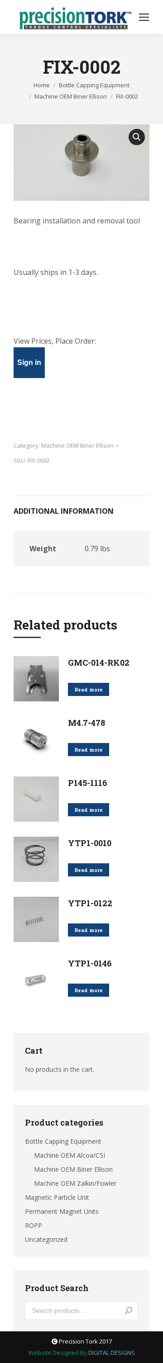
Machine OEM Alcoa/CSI (69, 1155)
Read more (88, 689)
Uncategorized (46, 1239)
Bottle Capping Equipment (63, 1141)
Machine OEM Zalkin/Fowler (75, 1183)
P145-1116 (87, 782)
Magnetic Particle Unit (57, 1197)
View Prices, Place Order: (55, 341)
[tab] (81, 506)
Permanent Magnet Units (62, 1211)
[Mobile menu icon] (144, 17)
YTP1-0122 (90, 903)
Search (128, 1310)
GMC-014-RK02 (98, 662)
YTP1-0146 (90, 963)
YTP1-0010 (89, 843)
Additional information (64, 511)
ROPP (33, 1225)
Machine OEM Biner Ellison (77, 445)
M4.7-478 (86, 722)
